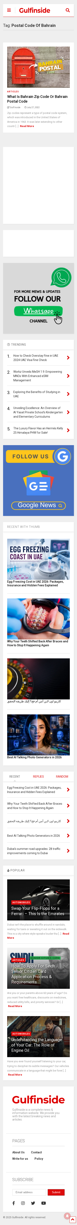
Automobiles (21, 902)
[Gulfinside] (32, 13)
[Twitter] (33, 1203)
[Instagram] (23, 1203)
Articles (13, 92)
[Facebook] (13, 1203)
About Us (18, 1152)
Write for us (20, 1158)
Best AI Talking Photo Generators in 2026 (34, 757)
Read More (27, 126)
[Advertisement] (38, 185)
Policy (38, 1158)
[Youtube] (43, 1203)
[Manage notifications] (67, 1216)
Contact (36, 1152)
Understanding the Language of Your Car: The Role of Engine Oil (36, 1045)
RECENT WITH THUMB (23, 526)
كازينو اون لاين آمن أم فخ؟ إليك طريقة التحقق (34, 701)
